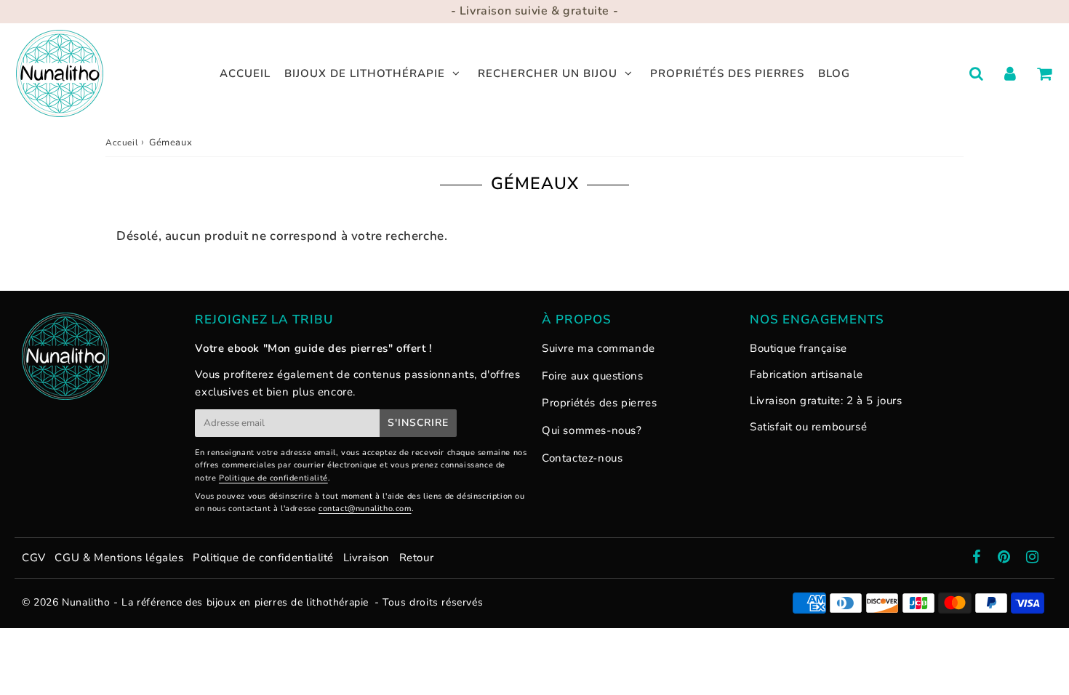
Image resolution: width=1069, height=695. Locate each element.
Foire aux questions (592, 376)
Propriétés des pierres (727, 73)
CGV (34, 557)
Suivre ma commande (598, 348)
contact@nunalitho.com (365, 508)
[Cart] (1044, 73)
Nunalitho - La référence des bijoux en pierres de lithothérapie (215, 602)
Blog (834, 73)
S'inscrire (418, 423)
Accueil (245, 73)
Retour (416, 557)
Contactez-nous (582, 458)
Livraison (368, 557)
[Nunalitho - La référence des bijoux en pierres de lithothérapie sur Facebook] (978, 558)
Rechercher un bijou (547, 73)
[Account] (1010, 73)
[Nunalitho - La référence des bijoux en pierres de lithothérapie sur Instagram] (1032, 558)
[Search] (976, 73)
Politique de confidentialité (273, 478)
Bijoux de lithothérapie (364, 73)
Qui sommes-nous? (592, 430)
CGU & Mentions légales (119, 557)
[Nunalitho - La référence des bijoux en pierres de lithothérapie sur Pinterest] (1005, 558)
